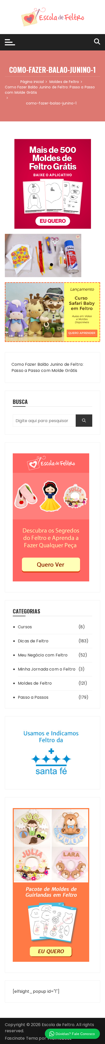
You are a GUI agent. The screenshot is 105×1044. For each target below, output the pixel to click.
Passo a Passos (33, 697)
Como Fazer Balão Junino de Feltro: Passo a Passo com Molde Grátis (47, 367)
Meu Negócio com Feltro (43, 655)
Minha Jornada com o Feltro (46, 669)
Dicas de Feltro (33, 641)
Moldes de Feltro (35, 683)
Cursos (25, 627)
